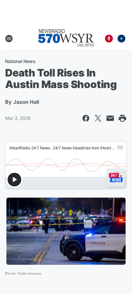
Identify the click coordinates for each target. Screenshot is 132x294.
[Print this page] (122, 118)
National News (20, 61)
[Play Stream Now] (121, 38)
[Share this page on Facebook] (85, 118)
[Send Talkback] (109, 38)
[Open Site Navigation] (9, 38)
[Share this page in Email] (110, 118)
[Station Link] (66, 38)
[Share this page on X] (98, 118)
